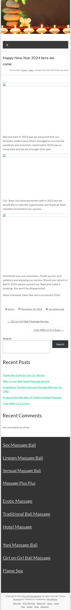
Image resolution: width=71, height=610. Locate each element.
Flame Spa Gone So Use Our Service (24, 375)
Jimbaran (44, 606)
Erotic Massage (17, 501)
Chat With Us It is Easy (48, 329)
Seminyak (41, 603)
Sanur (49, 603)
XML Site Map (29, 603)
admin (11, 309)
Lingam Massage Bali (23, 458)
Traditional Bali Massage (26, 514)
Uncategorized (56, 309)
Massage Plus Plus (19, 482)
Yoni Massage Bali (20, 545)
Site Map (17, 603)
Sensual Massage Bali (22, 470)
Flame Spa (13, 570)
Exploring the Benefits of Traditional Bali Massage (32, 397)
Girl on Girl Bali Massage (26, 557)
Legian (30, 606)
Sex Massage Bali (19, 445)
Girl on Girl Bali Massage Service (28, 321)
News (31, 70)
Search (7, 338)
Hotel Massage (17, 526)
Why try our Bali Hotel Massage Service (26, 381)
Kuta (36, 606)
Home (24, 70)
